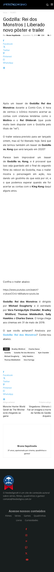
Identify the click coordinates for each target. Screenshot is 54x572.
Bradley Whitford (18, 349)
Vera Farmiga (29, 360)
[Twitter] (26, 553)
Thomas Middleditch (12, 360)
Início (5, 12)
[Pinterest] (26, 541)
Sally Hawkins (27, 356)
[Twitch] (26, 547)
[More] (27, 68)
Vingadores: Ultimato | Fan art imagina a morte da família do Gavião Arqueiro (39, 411)
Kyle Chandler (43, 352)
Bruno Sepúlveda (13, 35)
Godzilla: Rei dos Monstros (24, 352)
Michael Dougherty (11, 356)
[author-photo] (27, 442)
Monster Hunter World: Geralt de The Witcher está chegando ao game (14, 411)
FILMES (13, 12)
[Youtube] (27, 559)
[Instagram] (26, 535)
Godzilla (7, 352)
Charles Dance (34, 349)
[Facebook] (26, 529)
